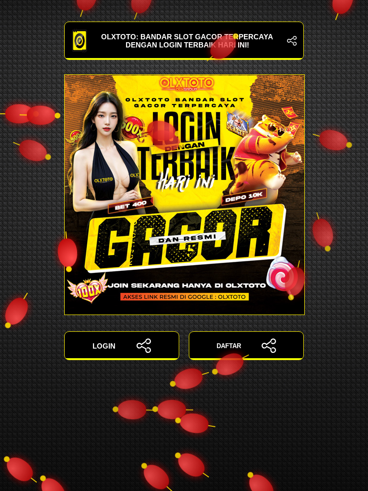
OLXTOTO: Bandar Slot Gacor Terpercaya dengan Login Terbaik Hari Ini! (187, 41)
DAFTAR (229, 346)
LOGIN (103, 346)
